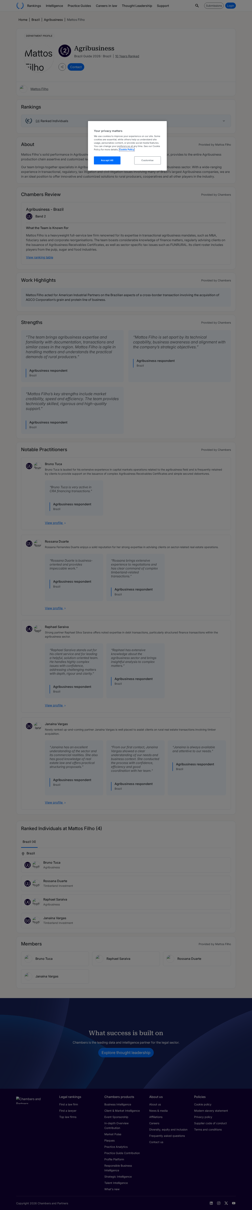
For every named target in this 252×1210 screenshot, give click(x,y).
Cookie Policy (126, 149)
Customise (147, 160)
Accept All (107, 160)
